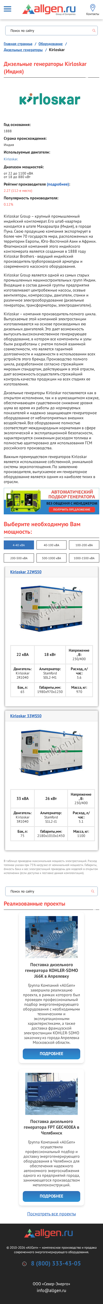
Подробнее (51, 1053)
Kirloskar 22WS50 (26, 572)
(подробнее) (58, 184)
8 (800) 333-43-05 (56, 1264)
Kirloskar (10, 159)
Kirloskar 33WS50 (26, 716)
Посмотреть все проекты (51, 1214)
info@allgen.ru (51, 1290)
